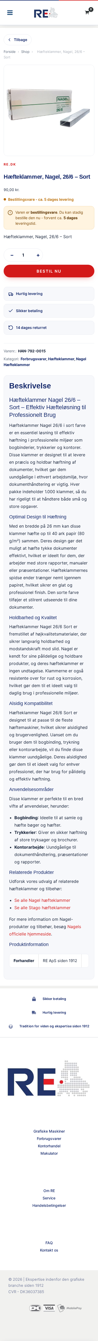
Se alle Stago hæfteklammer (42, 907)
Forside (10, 51)
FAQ (49, 1242)
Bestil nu (49, 271)
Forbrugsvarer (33, 359)
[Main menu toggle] (10, 12)
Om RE (49, 1190)
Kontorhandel (49, 1146)
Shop (25, 51)
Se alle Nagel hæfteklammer (42, 900)
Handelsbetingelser (49, 1205)
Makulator (49, 1153)
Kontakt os (49, 1250)
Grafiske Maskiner (49, 1131)
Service (49, 1198)
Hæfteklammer (61, 359)
